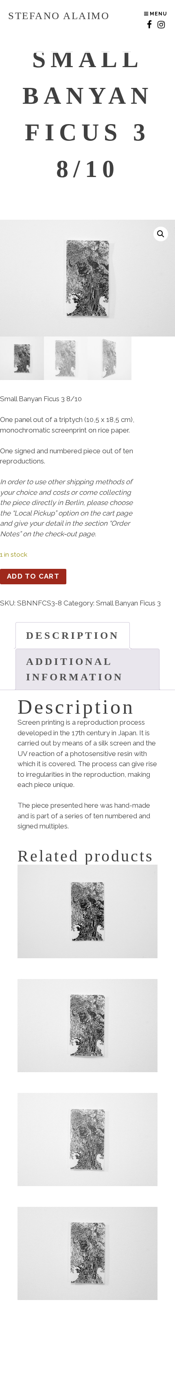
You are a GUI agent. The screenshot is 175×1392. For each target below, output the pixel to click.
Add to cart (33, 576)
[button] (160, 234)
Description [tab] (72, 635)
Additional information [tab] (74, 669)
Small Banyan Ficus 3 (128, 603)
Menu (158, 14)
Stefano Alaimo (58, 15)
